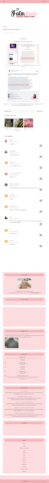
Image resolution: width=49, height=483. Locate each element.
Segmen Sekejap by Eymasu (12, 103)
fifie (10, 217)
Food (24, 455)
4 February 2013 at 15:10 (13, 196)
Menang (5, 26)
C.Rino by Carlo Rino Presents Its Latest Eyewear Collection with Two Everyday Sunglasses (22, 358)
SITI (10, 229)
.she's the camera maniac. (22, 375)
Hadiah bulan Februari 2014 (28, 129)
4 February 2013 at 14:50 (13, 185)
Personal (24, 466)
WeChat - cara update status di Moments (24, 402)
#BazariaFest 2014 (8, 128)
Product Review (24, 469)
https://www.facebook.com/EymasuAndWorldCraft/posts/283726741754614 (23, 101)
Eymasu (31, 105)
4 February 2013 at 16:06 (14, 207)
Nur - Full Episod (24, 391)
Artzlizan (12, 162)
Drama (24, 445)
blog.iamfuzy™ (22, 357)
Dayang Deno (13, 206)
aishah (11, 240)
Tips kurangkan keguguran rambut (24, 396)
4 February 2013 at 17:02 (13, 218)
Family (24, 450)
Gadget (24, 457)
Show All (42, 381)
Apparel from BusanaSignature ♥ (18, 129)
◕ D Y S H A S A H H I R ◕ (15, 173)
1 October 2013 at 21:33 (13, 242)
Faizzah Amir (22, 362)
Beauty (24, 443)
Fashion (24, 452)
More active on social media (22, 372)
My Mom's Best (22, 371)
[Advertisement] (11, 317)
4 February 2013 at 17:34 (13, 231)
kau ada (22, 367)
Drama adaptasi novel (24, 448)
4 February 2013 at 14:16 (13, 141)
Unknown (12, 195)
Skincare (24, 471)
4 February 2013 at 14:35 (13, 163)
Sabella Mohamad (14, 184)
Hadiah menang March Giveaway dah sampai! (24, 407)
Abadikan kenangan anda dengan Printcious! (24, 413)
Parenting (24, 464)
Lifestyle (24, 459)
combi (11, 140)
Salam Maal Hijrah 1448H (22, 363)
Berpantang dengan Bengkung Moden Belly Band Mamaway (17, 334)
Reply (41, 145)
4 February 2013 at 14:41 (13, 174)
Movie (24, 462)
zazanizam (12, 151)
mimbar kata (22, 366)
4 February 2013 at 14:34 (13, 152)
